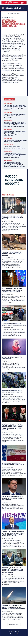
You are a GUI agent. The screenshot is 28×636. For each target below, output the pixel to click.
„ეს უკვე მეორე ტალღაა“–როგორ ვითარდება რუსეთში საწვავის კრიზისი (14, 147)
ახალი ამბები (8, 103)
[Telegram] (17, 92)
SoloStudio (17, 631)
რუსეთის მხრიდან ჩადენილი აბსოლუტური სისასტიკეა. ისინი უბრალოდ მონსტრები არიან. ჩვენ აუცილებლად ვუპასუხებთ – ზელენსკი (14, 164)
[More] (21, 92)
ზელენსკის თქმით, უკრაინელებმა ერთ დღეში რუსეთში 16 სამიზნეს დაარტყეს (12, 217)
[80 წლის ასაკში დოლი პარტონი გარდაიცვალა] (14, 347)
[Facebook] (3, 92)
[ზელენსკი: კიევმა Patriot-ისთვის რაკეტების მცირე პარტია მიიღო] (14, 380)
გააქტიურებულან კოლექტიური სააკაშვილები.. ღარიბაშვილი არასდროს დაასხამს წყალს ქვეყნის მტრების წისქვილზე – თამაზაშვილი (15, 155)
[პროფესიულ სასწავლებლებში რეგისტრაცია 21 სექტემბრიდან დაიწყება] (14, 242)
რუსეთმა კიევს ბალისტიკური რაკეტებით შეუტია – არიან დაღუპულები (15, 141)
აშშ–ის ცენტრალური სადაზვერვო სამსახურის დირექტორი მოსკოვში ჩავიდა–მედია (13, 498)
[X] (7, 92)
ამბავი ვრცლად (8, 144)
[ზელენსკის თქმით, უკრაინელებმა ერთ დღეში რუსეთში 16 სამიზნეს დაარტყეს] (14, 205)
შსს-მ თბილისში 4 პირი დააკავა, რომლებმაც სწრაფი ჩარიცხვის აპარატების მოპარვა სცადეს (12, 290)
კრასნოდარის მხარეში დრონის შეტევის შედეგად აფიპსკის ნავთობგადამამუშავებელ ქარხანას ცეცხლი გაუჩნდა (15, 133)
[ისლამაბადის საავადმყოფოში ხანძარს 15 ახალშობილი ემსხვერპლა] (14, 313)
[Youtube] (17, 633)
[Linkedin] (14, 92)
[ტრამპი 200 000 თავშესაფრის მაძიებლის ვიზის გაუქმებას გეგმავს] (14, 453)
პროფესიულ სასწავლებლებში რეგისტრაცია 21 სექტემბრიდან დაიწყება (12, 254)
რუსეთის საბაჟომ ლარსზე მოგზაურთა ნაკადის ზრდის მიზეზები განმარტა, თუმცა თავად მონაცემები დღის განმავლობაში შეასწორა (15, 107)
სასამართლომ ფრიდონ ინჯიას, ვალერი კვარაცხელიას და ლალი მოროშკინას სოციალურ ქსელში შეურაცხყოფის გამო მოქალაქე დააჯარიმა (12, 426)
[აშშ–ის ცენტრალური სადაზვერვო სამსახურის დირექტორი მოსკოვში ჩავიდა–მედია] (14, 486)
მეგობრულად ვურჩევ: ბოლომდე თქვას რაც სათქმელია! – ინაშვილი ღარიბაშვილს (15, 116)
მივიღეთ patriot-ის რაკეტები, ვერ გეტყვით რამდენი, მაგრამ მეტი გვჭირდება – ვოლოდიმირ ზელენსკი (13, 607)
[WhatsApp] (10, 92)
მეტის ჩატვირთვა (13, 624)
